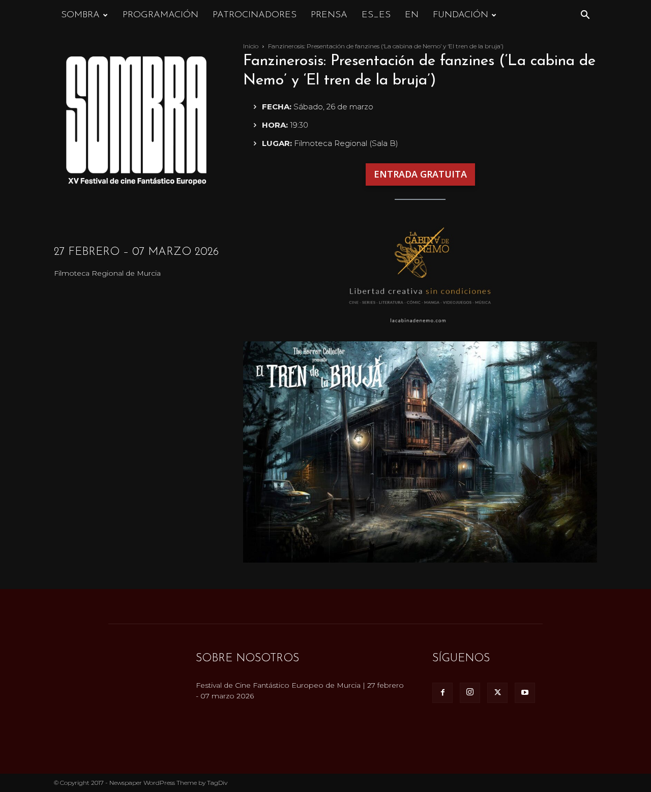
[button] (585, 16)
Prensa (329, 15)
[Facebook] (442, 693)
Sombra (80, 15)
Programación (160, 15)
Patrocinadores (255, 15)
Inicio (250, 46)
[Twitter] (497, 693)
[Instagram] (470, 693)
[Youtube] (525, 693)
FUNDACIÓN (460, 15)
